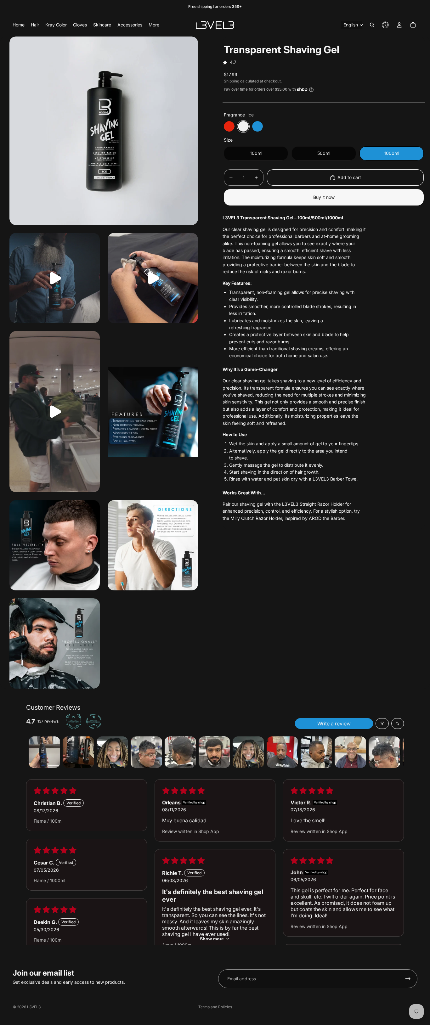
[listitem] (153, 25)
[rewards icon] (385, 25)
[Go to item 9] (316, 752)
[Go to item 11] (384, 752)
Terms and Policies (215, 1007)
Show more (212, 938)
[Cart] (413, 25)
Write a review (334, 723)
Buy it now (324, 197)
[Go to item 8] (282, 752)
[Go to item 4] (146, 752)
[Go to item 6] (214, 752)
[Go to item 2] (78, 752)
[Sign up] (408, 978)
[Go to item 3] (112, 752)
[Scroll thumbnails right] (396, 752)
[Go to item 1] (44, 752)
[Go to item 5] (180, 752)
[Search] (372, 25)
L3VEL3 (34, 1007)
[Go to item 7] (248, 752)
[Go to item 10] (350, 752)
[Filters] (382, 723)
